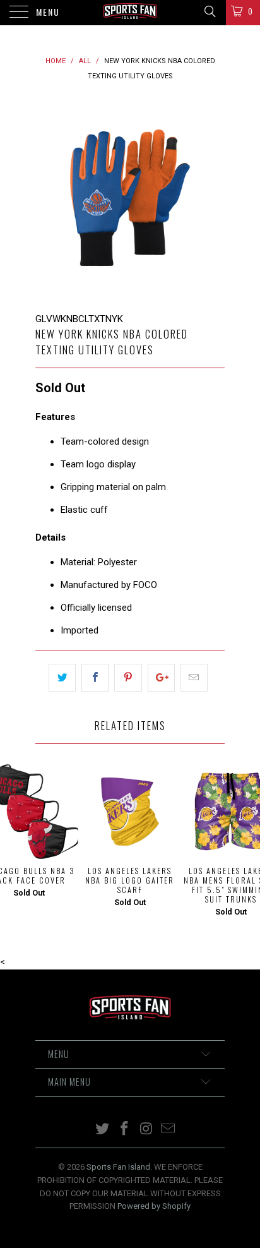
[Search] (209, 11)
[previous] (47, 197)
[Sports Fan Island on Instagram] (147, 1129)
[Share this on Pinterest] (127, 678)
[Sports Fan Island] (130, 12)
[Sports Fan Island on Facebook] (124, 1129)
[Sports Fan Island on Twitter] (102, 1129)
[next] (212, 197)
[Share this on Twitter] (62, 678)
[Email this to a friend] (194, 678)
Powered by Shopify (154, 1206)
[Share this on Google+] (161, 678)
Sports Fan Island (118, 1167)
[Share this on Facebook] (95, 678)
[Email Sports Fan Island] (168, 1129)
